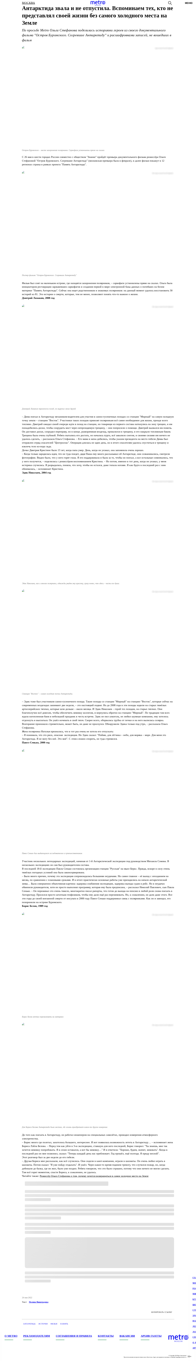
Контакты (106, 1336)
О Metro (11, 1336)
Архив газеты (151, 1336)
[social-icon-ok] (18, 1356)
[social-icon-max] (24, 1356)
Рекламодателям (36, 1336)
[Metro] (98, 3)
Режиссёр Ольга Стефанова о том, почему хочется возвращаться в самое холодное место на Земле (94, 1176)
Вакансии (127, 1336)
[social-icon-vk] (7, 1356)
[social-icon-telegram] (12, 1356)
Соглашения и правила (74, 1336)
